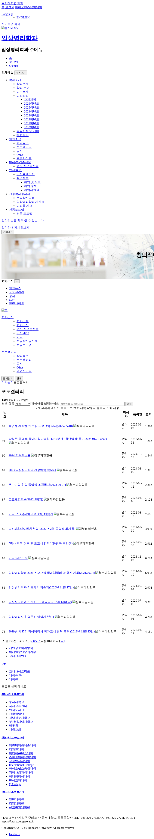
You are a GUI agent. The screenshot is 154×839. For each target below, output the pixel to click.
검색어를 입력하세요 (45, 403)
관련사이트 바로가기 (13, 694)
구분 (4, 663)
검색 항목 (8, 403)
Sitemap (14, 65)
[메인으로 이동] (5, 310)
